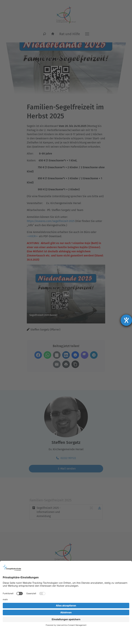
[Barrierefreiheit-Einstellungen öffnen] (126, 320)
